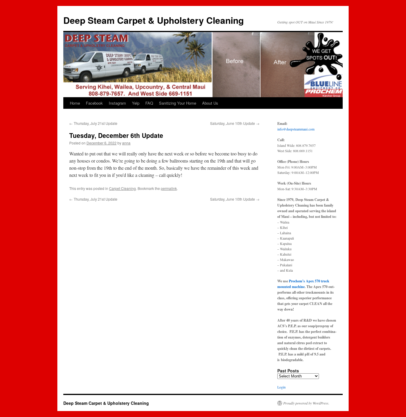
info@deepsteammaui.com (295, 129)
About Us (210, 103)
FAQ (149, 103)
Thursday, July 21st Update (93, 123)
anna (126, 142)
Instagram (117, 103)
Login (281, 387)
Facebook (94, 103)
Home (75, 103)
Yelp (135, 103)
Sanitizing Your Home (177, 103)
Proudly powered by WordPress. (306, 403)
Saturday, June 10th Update (234, 123)
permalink (169, 188)
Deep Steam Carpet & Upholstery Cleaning (153, 20)
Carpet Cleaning (122, 188)
